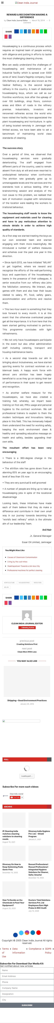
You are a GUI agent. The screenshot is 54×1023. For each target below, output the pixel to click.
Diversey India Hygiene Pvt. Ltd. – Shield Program (39, 834)
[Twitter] (21, 934)
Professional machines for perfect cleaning (24, 570)
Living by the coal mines (17, 562)
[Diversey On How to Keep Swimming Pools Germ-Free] (14, 853)
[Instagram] (27, 934)
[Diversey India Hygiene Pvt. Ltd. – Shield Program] (40, 820)
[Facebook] (15, 934)
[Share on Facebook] (16, 31)
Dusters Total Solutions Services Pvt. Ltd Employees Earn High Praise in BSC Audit (39, 904)
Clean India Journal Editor (17, 20)
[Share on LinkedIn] (25, 31)
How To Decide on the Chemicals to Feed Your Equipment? (13, 903)
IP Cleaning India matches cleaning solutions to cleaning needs (12, 835)
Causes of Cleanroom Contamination (22, 557)
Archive (8, 807)
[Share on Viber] (10, 37)
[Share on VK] (29, 31)
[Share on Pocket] (6, 37)
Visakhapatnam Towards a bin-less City (23, 566)
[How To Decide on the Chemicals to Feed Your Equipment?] (14, 889)
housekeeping (24, 583)
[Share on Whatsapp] (41, 31)
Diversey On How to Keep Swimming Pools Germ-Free (13, 867)
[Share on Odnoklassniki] (33, 31)
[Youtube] (38, 934)
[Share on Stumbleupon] (37, 31)
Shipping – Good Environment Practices (27, 700)
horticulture (9, 583)
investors (37, 583)
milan (6, 587)
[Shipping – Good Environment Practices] (27, 681)
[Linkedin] (33, 934)
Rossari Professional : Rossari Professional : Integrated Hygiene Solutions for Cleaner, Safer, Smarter (39, 869)
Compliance (35, 948)
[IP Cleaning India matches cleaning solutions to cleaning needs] (14, 820)
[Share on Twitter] (21, 31)
